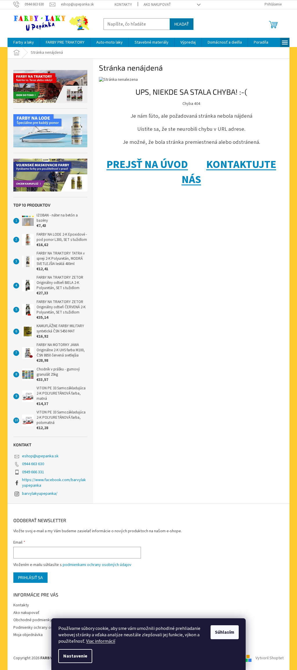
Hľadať (181, 24)
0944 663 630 (33, 464)
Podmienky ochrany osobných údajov (45, 627)
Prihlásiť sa (30, 577)
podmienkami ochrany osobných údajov (97, 565)
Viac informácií (100, 641)
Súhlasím (224, 632)
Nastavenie (75, 656)
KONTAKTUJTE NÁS (229, 172)
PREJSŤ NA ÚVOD (147, 164)
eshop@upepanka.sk (40, 456)
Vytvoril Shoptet (270, 658)
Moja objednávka (28, 635)
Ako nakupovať (157, 4)
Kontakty (123, 4)
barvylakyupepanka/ (39, 494)
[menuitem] (24, 42)
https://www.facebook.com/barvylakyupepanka (54, 482)
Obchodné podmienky (32, 620)
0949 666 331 (33, 472)
